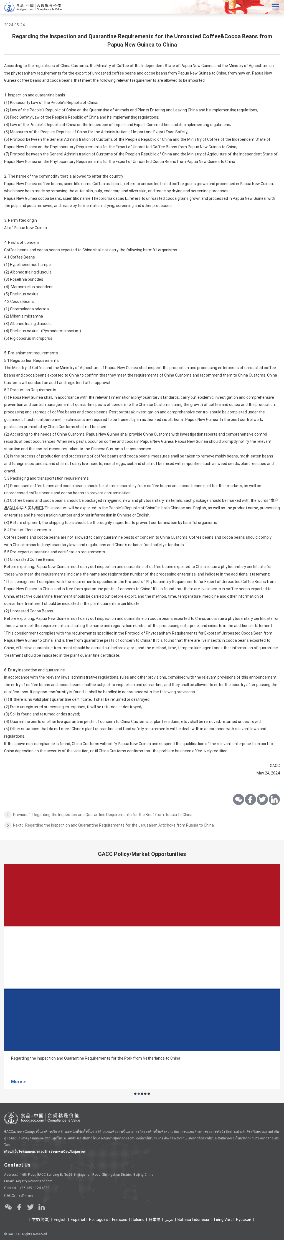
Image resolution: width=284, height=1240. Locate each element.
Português (98, 1219)
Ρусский (243, 1219)
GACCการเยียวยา (18, 1195)
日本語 (154, 1219)
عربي (168, 1219)
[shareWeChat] (238, 799)
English (60, 1219)
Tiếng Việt (222, 1219)
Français (119, 1219)
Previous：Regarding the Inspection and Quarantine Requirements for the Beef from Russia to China (102, 814)
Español (78, 1219)
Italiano (137, 1219)
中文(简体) (40, 1219)
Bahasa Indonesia (193, 1219)
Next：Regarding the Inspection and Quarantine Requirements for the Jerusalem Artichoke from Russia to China (113, 825)
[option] (142, 976)
